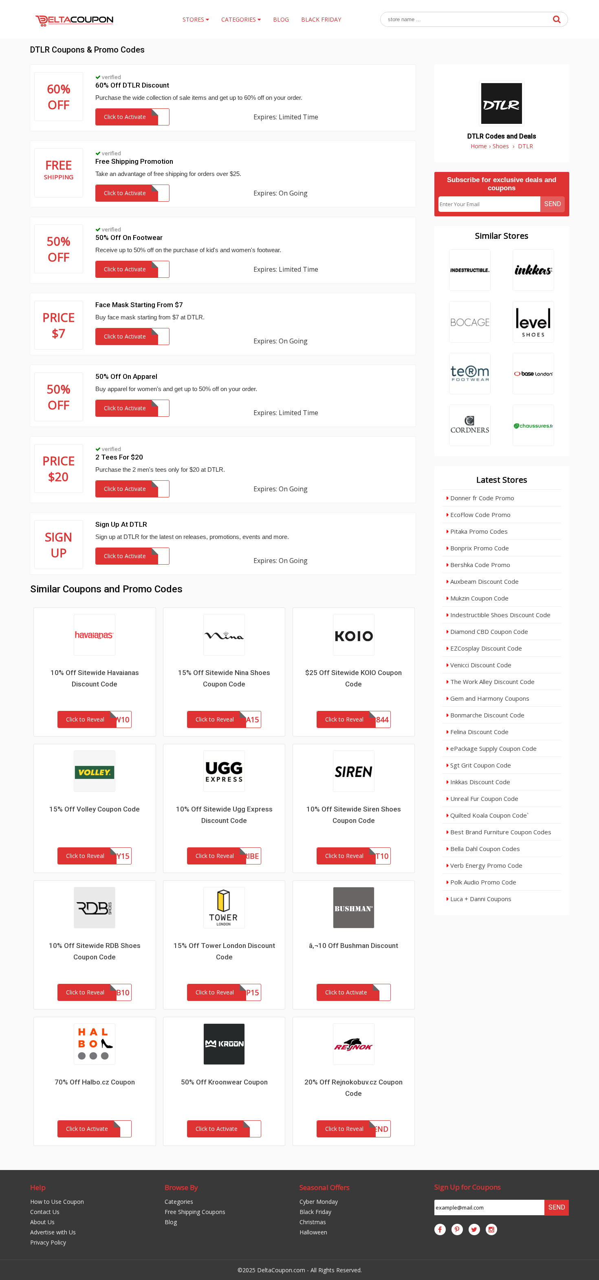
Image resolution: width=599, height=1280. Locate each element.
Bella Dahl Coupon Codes (484, 849)
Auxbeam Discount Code (484, 581)
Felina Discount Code (479, 732)
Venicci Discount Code (480, 665)
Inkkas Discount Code (479, 782)
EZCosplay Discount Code (485, 648)
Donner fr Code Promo (481, 498)
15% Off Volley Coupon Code (94, 809)
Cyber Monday (319, 1201)
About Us (42, 1222)
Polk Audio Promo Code (482, 882)
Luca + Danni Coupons (480, 899)
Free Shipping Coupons (195, 1212)
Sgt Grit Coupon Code (480, 765)
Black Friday (315, 1212)
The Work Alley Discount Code (492, 681)
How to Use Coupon (57, 1201)
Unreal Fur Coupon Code (483, 798)
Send (552, 204)
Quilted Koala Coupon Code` (489, 815)
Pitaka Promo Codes (478, 531)
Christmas (313, 1222)
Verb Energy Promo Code (485, 865)
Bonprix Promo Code (479, 548)
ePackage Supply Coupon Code (493, 748)
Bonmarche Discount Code (486, 715)
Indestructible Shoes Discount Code (500, 615)
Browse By (181, 1187)
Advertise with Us (53, 1232)
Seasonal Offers (325, 1187)
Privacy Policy (48, 1242)
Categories (179, 1201)
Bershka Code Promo (479, 565)
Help (38, 1187)
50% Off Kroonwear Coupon (224, 1082)
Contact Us (44, 1212)
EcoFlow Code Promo (480, 514)
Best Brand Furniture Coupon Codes (500, 832)
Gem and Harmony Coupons (489, 698)
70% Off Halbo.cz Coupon (95, 1082)
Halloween (313, 1232)
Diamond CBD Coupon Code (488, 631)
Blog (171, 1222)
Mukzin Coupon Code (479, 598)
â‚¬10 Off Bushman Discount (353, 945)
